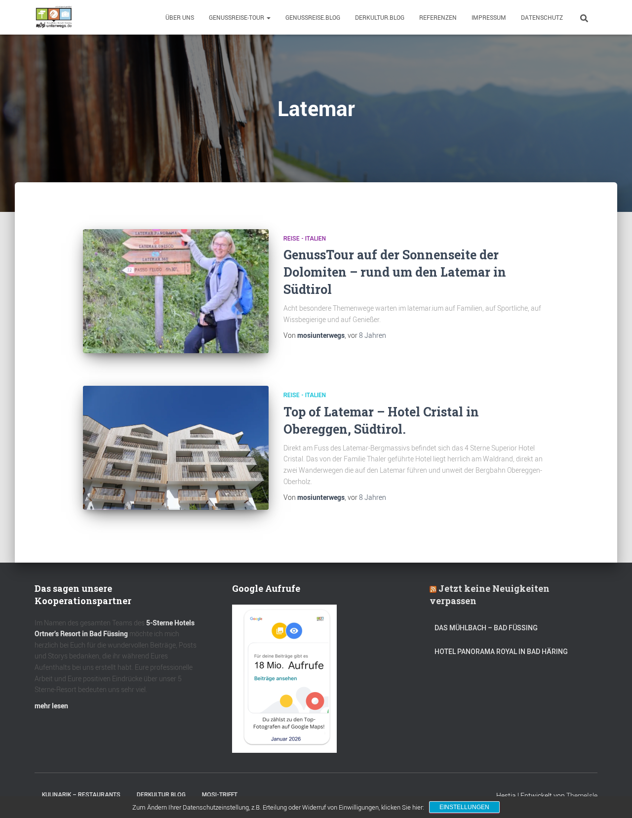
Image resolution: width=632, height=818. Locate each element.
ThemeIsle (581, 795)
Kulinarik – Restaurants (81, 794)
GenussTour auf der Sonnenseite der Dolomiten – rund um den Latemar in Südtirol (394, 271)
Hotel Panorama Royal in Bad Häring (501, 651)
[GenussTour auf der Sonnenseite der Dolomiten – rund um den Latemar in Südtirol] (176, 291)
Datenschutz (542, 17)
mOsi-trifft (219, 794)
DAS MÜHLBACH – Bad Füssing (486, 628)
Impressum (489, 17)
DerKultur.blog (379, 17)
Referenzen (438, 17)
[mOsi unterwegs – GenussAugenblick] (53, 17)
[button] (268, 17)
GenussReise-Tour (237, 17)
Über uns (179, 17)
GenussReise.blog (312, 17)
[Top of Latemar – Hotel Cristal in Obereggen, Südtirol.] (176, 448)
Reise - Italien (304, 238)
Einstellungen (464, 807)
